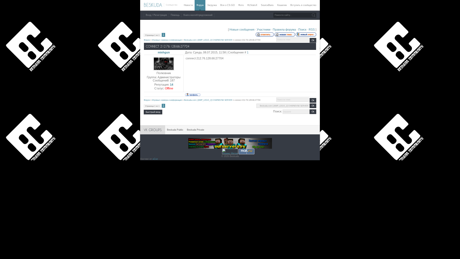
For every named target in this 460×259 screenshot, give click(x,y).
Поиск (302, 29)
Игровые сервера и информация (167, 40)
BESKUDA (153, 5)
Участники (263, 29)
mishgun (164, 52)
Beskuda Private (195, 129)
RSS (312, 29)
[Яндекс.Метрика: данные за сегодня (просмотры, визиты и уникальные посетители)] (230, 151)
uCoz (155, 159)
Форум (147, 40)
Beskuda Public (175, 129)
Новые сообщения (241, 29)
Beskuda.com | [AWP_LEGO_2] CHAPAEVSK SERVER (208, 40)
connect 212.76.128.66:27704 (247, 40)
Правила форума (284, 29)
